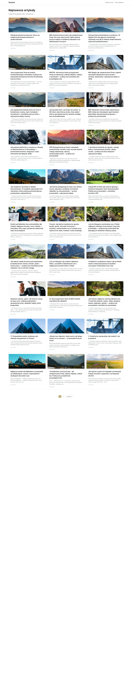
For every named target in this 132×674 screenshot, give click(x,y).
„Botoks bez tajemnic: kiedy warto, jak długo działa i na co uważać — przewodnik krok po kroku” (65, 338)
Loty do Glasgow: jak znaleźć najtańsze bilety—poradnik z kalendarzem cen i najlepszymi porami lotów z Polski (63, 264)
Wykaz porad (109, 2)
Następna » (69, 396)
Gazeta (12, 2)
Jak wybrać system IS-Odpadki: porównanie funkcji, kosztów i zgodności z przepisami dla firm (104, 374)
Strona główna (119, 2)
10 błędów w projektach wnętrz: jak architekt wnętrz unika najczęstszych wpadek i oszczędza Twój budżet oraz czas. (104, 264)
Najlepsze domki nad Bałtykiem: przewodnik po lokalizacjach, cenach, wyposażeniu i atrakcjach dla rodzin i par (26, 374)
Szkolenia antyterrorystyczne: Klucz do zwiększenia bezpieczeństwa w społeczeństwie (25, 37)
